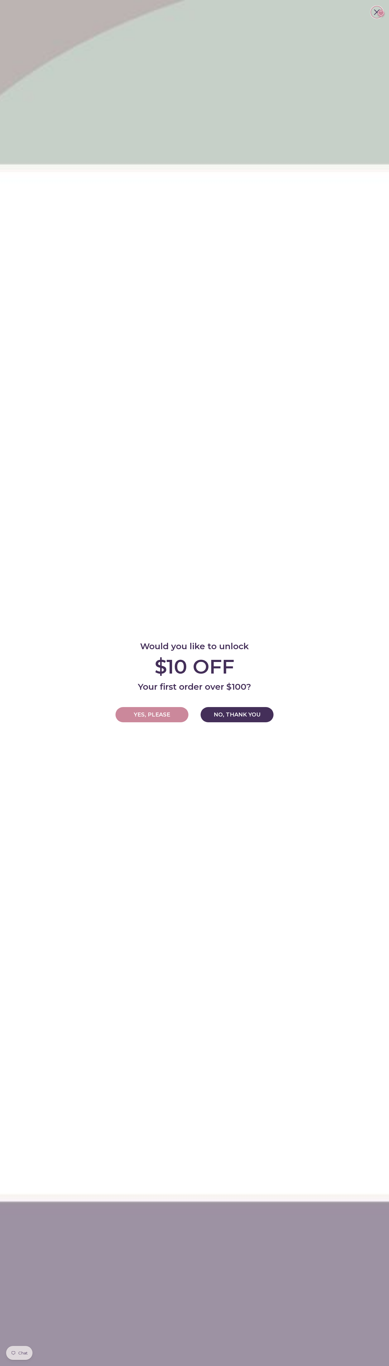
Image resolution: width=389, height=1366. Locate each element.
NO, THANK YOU (237, 714)
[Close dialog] (377, 12)
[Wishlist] (380, 13)
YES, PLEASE (152, 714)
